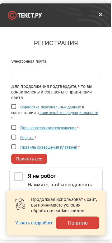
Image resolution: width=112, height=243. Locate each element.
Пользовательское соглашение (48, 128)
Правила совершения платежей (48, 147)
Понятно (78, 222)
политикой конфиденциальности (69, 113)
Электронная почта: (29, 61)
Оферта (27, 138)
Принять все (29, 158)
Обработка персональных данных (51, 107)
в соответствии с (54, 113)
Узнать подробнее (34, 223)
